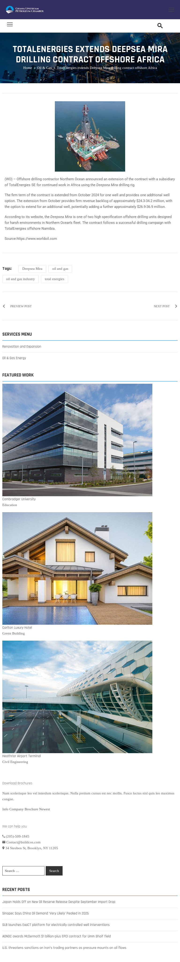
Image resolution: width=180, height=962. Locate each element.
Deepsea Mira (32, 269)
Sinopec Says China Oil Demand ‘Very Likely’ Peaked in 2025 (45, 913)
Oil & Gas (44, 68)
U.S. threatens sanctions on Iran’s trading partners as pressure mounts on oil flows (64, 948)
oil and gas (60, 269)
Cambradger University (19, 499)
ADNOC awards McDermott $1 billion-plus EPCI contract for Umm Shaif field (56, 936)
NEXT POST (162, 306)
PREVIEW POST (21, 306)
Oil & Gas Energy (14, 358)
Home (27, 68)
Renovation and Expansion (21, 346)
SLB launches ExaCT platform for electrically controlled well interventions (56, 925)
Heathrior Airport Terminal (21, 756)
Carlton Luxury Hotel (17, 627)
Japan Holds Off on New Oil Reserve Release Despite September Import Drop (58, 902)
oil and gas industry (20, 279)
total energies (54, 279)
